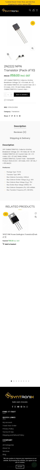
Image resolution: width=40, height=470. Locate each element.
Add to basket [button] (10, 244)
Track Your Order (10, 425)
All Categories (8, 445)
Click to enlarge (32, 48)
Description (20, 126)
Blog (4, 454)
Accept (20, 467)
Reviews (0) (20, 132)
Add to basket (22, 94)
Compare (9, 100)
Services (6, 451)
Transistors (15, 112)
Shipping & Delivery (20, 138)
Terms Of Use (8, 432)
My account (7, 422)
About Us (6, 448)
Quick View (35, 217)
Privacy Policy (8, 429)
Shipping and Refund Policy (13, 435)
